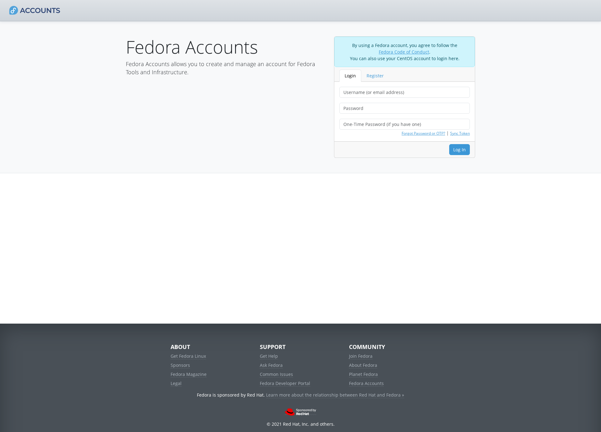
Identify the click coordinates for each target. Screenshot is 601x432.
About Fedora (363, 365)
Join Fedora (360, 356)
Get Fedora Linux (188, 356)
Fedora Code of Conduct (404, 52)
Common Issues (276, 374)
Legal (176, 383)
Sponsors (180, 365)
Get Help (269, 356)
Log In (459, 150)
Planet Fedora (363, 374)
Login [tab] (350, 76)
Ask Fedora (271, 365)
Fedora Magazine (189, 374)
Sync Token (460, 133)
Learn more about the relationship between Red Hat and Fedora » (335, 395)
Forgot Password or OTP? (423, 133)
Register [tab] (375, 76)
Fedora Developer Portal (285, 383)
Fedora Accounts (366, 383)
